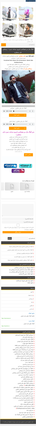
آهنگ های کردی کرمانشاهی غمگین (24, 390)
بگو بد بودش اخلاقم (28, 379)
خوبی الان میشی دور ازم (27, 360)
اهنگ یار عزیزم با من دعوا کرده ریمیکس (23, 352)
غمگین (31, 306)
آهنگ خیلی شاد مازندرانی (27, 339)
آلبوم (32, 292)
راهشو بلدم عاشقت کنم (27, 381)
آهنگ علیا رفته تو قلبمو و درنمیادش (25, 253)
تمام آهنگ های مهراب (27, 343)
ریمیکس (31, 299)
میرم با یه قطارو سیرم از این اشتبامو (24, 396)
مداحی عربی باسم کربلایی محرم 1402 (24, 346)
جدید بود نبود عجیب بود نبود (26, 413)
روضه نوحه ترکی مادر (28, 337)
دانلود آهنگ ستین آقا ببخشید (26, 274)
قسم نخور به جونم (28, 402)
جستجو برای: (32, 238)
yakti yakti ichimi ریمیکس (27, 385)
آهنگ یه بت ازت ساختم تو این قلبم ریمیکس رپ (21, 272)
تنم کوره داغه (29, 411)
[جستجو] (3, 44)
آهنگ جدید (31, 321)
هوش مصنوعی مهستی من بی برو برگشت (23, 398)
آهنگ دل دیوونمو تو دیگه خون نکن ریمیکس (22, 369)
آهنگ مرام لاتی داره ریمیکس (26, 371)
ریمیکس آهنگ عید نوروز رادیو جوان (24, 335)
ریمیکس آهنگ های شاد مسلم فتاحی (24, 354)
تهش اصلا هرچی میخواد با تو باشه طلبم (23, 387)
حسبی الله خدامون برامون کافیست (24, 392)
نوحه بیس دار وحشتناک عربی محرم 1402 (22, 350)
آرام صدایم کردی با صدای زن (25, 400)
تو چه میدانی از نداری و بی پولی (25, 356)
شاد (32, 302)
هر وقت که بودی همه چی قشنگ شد (24, 415)
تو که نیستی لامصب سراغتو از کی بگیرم (23, 406)
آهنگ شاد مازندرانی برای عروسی (25, 341)
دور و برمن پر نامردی (28, 364)
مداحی (31, 309)
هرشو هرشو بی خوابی (27, 417)
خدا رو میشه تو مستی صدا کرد (25, 367)
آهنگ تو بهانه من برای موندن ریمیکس (23, 268)
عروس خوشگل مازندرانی (27, 377)
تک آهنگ (30, 295)
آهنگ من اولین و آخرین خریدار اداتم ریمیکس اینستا (21, 247)
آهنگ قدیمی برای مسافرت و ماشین (24, 358)
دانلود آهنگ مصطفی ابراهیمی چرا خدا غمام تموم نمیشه (20, 260)
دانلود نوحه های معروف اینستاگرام (24, 281)
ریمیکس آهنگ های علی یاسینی (25, 383)
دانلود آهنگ (17, 115)
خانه (32, 40)
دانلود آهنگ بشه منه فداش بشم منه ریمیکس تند (21, 270)
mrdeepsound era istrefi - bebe (26, 408)
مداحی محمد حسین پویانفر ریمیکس (24, 348)
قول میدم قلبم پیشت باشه (26, 404)
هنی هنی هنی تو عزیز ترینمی (26, 394)
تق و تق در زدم (29, 362)
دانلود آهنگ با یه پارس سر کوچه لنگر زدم (23, 257)
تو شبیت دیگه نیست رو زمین (25, 375)
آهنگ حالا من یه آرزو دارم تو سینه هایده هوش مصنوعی (20, 250)
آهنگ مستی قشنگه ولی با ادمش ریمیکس (22, 373)
